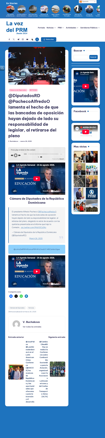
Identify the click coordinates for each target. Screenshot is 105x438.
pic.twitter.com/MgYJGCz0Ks (33, 227)
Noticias (31, 308)
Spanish (85, 1)
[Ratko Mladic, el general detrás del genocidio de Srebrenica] (80, 169)
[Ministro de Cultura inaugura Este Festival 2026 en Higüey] (80, 193)
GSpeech (61, 158)
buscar (93, 57)
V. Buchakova (31, 321)
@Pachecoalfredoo (47, 212)
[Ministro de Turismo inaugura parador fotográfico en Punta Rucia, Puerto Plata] (92, 169)
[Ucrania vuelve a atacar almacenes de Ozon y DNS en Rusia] (92, 206)
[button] (48, 39)
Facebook (80, 111)
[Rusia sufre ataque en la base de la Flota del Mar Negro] (80, 181)
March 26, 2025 (36, 238)
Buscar (78, 50)
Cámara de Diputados (18, 90)
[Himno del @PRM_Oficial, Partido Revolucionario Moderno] (92, 193)
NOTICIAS (33, 90)
